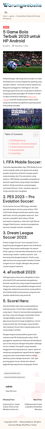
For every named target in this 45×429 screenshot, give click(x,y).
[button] (11, 391)
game (6, 27)
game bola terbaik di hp (12, 373)
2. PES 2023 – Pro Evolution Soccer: (23, 144)
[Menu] (6, 12)
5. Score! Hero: (15, 153)
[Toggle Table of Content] (34, 135)
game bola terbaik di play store (14, 377)
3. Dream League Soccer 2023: (22, 147)
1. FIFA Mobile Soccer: (18, 140)
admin (9, 386)
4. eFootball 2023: (17, 150)
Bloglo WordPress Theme (26, 425)
